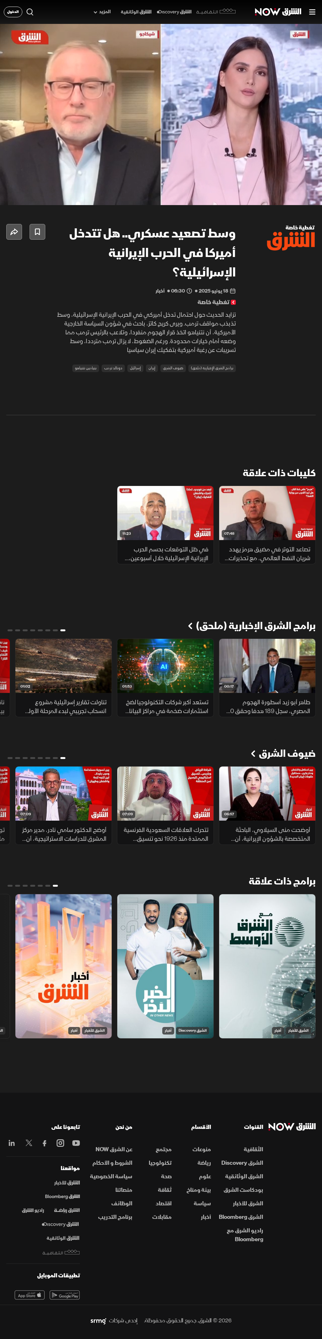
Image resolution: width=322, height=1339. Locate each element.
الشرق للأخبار (298, 1031)
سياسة (202, 1203)
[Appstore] (29, 1295)
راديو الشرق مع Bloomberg (245, 1235)
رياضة (204, 1163)
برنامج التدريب (115, 1217)
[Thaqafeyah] (61, 1252)
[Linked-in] (11, 1144)
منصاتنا (123, 1190)
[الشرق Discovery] (174, 12)
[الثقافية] (216, 11)
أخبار (278, 1031)
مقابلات (162, 1217)
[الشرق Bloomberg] (62, 1197)
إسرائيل (135, 368)
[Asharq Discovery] (60, 1224)
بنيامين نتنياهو (86, 368)
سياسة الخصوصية (111, 1176)
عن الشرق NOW (114, 1149)
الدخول (13, 12)
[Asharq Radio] (33, 1210)
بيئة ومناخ (198, 1190)
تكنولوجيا (160, 1163)
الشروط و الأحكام (112, 1163)
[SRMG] (98, 1321)
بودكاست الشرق (243, 1190)
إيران (151, 368)
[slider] (161, 184)
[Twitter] (27, 1143)
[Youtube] (74, 1143)
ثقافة (165, 1190)
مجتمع (164, 1149)
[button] (11, 195)
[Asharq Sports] (67, 1210)
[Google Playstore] (65, 1295)
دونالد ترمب (113, 368)
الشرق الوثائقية (244, 1176)
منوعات (201, 1149)
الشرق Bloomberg (241, 1217)
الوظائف (121, 1203)
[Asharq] (67, 1183)
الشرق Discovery (193, 1031)
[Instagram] (58, 1143)
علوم (205, 1176)
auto (289, 195)
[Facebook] (43, 1143)
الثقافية (253, 1149)
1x (267, 195)
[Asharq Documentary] (63, 1238)
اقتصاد (164, 1203)
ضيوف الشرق (173, 368)
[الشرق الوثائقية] (136, 12)
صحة (166, 1176)
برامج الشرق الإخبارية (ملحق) (212, 368)
